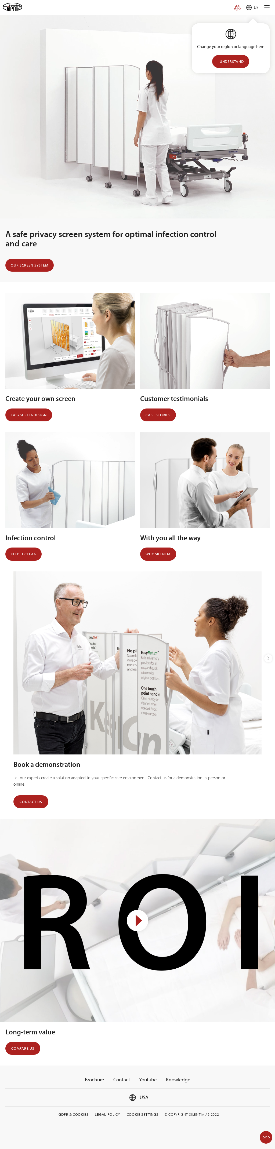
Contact (121, 1079)
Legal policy (107, 1114)
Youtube (148, 1079)
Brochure (94, 1079)
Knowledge (178, 1079)
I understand (231, 61)
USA (144, 1097)
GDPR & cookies (73, 1114)
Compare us (22, 1048)
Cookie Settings (142, 1114)
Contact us (31, 801)
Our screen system (29, 265)
